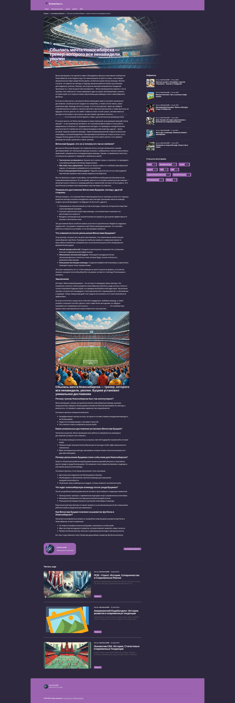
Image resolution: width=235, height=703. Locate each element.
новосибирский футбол (58, 13)
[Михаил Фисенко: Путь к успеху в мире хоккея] (150, 96)
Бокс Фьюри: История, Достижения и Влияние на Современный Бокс (171, 121)
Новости (98, 596)
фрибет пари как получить (98, 306)
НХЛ (81, 9)
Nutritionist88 (164, 80)
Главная (46, 13)
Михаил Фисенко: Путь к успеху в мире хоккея (171, 95)
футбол (74, 9)
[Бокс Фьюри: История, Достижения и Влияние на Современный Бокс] (150, 121)
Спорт (47, 9)
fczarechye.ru (68, 698)
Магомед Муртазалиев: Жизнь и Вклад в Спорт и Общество (172, 108)
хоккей (68, 9)
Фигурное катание (57, 9)
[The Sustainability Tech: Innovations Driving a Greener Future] (67, 584)
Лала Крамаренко (155, 180)
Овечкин (171, 180)
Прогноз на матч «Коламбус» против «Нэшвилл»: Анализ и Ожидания (170, 83)
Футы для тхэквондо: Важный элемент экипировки (171, 133)
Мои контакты (78, 698)
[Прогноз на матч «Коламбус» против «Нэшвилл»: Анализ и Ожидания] (150, 83)
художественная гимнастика (158, 175)
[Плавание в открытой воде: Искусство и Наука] (150, 146)
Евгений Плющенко (181, 175)
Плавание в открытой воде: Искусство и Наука (172, 146)
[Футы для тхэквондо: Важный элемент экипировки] (150, 134)
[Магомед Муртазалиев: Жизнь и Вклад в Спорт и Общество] (150, 108)
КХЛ (174, 169)
